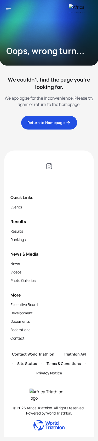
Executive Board (24, 304)
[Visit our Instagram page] (49, 167)
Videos (15, 272)
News (15, 263)
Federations (20, 329)
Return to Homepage (46, 122)
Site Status (27, 363)
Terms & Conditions (64, 363)
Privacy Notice (49, 372)
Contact (17, 338)
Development (21, 312)
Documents (20, 321)
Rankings (18, 239)
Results (16, 231)
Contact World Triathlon (33, 354)
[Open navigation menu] (8, 8)
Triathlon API (75, 354)
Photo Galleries (23, 280)
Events (16, 207)
